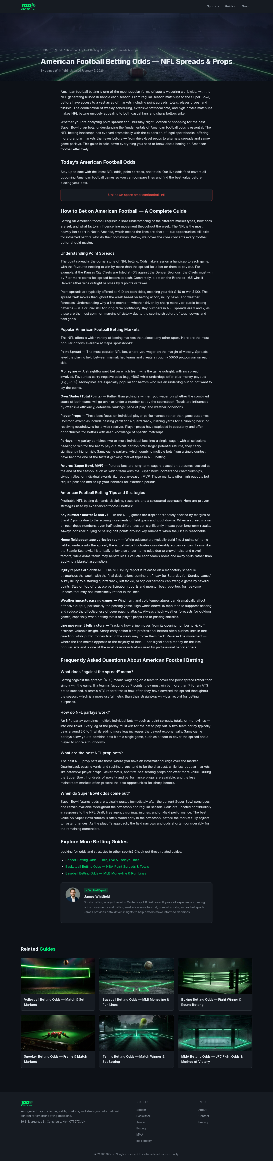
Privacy (203, 1122)
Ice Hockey (144, 1140)
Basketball (143, 1116)
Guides (230, 6)
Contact (203, 1116)
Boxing (141, 1128)
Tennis (140, 1122)
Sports (211, 6)
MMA (139, 1134)
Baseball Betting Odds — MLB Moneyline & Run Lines (105, 873)
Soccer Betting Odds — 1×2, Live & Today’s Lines (102, 860)
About (245, 6)
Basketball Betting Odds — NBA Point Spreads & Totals (107, 867)
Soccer (141, 1109)
